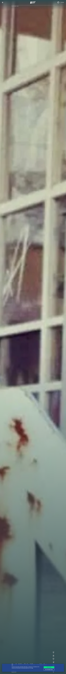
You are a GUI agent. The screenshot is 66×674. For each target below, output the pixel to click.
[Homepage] (33, 2)
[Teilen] (53, 662)
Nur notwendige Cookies (49, 669)
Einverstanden (49, 667)
